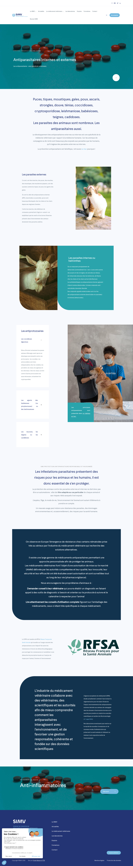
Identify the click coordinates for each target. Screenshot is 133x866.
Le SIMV (32, 11)
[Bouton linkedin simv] (120, 3)
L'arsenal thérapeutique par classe (27, 50)
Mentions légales (99, 860)
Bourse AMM (34, 19)
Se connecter (114, 15)
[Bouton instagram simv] (112, 3)
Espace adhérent (113, 853)
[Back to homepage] (20, 14)
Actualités (41, 11)
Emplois (79, 11)
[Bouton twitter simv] (117, 3)
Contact (94, 11)
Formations (87, 11)
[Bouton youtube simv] (115, 3)
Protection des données (114, 860)
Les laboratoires (70, 11)
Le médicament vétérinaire (54, 11)
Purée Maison (37, 860)
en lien (84, 149)
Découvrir (106, 791)
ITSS (43, 860)
